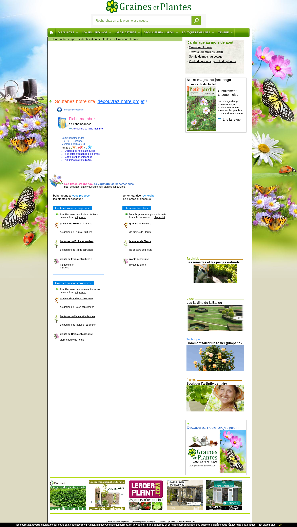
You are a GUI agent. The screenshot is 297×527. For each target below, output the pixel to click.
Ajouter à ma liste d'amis (78, 160)
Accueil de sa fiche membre (88, 128)
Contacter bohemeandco (78, 157)
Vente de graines (200, 61)
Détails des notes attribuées (80, 150)
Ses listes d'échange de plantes (82, 154)
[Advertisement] (116, 69)
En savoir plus (267, 524)
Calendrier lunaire (200, 47)
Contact (162, 522)
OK (280, 524)
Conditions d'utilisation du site (182, 522)
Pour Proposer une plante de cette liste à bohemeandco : (144, 216)
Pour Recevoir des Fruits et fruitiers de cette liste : (75, 216)
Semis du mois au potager (206, 56)
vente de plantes (225, 61)
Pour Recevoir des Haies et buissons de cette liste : (76, 291)
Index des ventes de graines (118, 522)
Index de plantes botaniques (144, 522)
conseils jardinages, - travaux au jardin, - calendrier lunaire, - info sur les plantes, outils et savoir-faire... (216, 99)
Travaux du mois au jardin (206, 52)
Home (51, 32)
